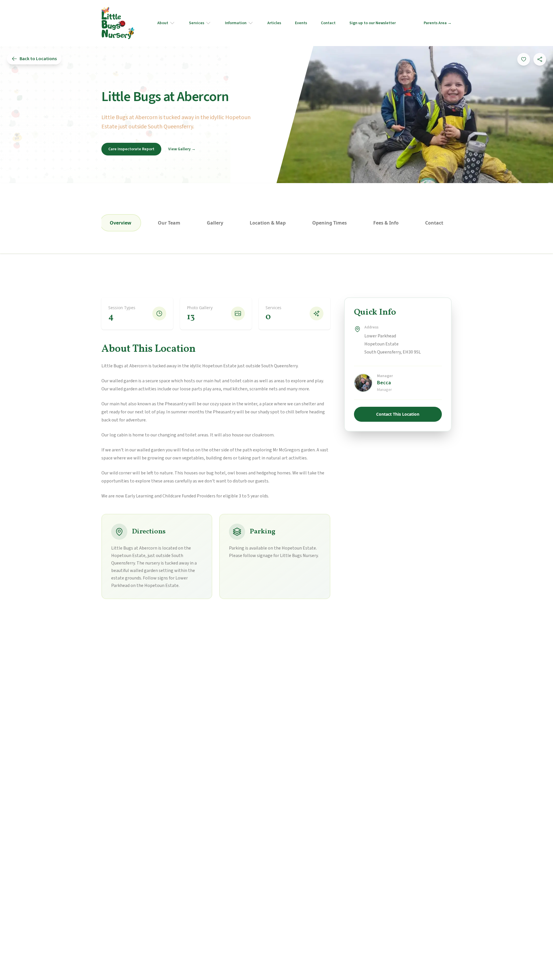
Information (236, 23)
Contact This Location (397, 414)
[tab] (120, 222)
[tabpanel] (276, 448)
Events (301, 23)
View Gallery (182, 149)
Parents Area (438, 23)
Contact (328, 23)
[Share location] (539, 59)
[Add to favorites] (523, 59)
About (162, 23)
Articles (274, 23)
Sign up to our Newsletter (372, 23)
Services (196, 23)
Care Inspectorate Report (131, 149)
